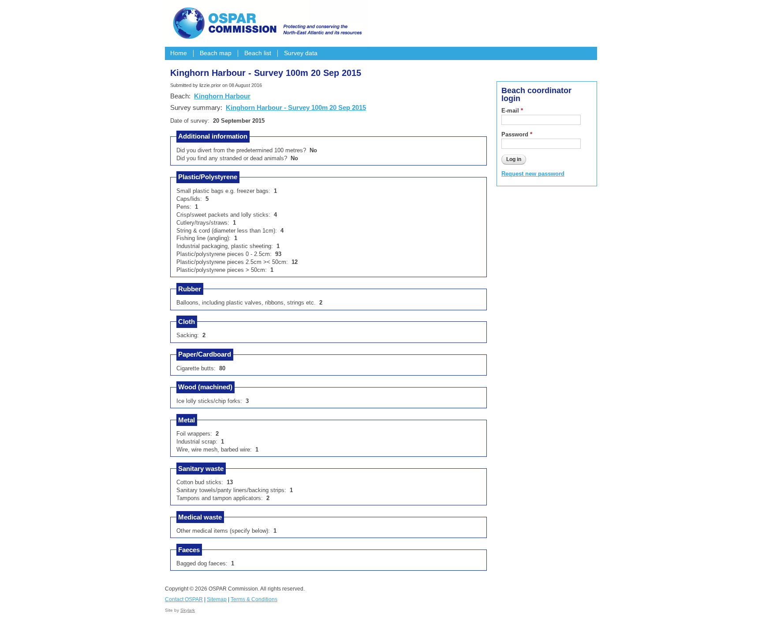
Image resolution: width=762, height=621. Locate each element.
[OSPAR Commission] (266, 22)
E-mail (512, 110)
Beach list (257, 53)
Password (516, 134)
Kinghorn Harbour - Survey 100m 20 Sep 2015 (296, 107)
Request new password (532, 173)
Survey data (301, 53)
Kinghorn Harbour (222, 96)
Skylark (187, 610)
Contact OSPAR (184, 599)
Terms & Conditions (254, 599)
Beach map (216, 53)
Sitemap (217, 599)
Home (178, 53)
